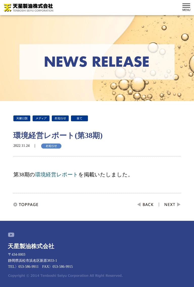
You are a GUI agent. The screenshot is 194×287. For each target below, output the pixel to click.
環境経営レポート (56, 175)
